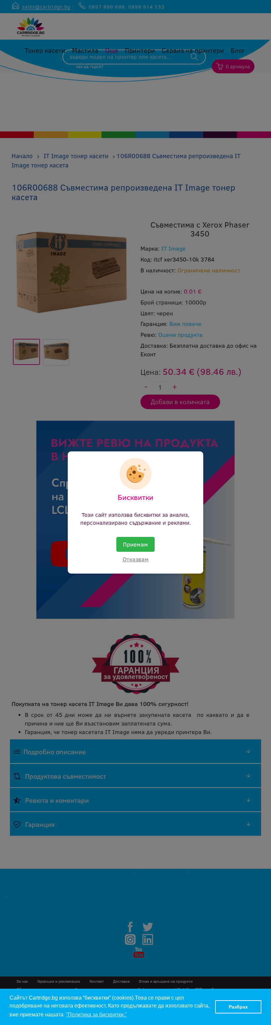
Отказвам (136, 559)
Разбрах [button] (238, 1006)
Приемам (135, 544)
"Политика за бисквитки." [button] (96, 1014)
